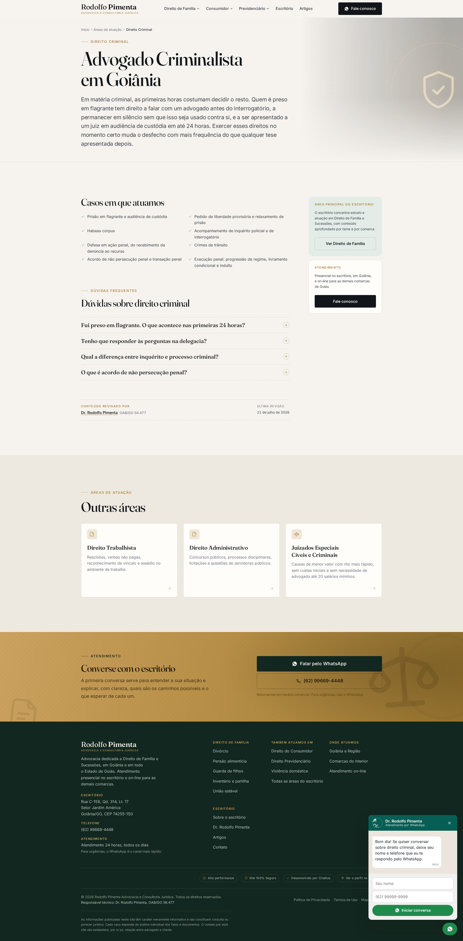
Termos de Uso (345, 900)
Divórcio (220, 751)
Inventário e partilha (231, 781)
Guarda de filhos (228, 771)
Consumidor (217, 8)
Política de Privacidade (312, 900)
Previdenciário (252, 8)
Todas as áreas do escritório (297, 781)
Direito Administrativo (218, 547)
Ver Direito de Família (345, 243)
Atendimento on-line (347, 771)
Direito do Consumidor (292, 751)
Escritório (284, 8)
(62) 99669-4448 (323, 681)
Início (85, 29)
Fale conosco (345, 301)
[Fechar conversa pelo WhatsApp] (450, 929)
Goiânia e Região (344, 751)
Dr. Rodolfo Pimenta (99, 412)
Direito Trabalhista (111, 547)
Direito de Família (180, 8)
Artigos (306, 8)
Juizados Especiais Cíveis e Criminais (315, 551)
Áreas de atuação (108, 29)
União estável (225, 791)
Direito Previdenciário (291, 761)
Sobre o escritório (229, 817)
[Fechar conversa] (449, 823)
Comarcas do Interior (348, 761)
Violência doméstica (289, 771)
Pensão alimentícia (230, 761)
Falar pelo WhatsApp (323, 663)
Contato (220, 847)
